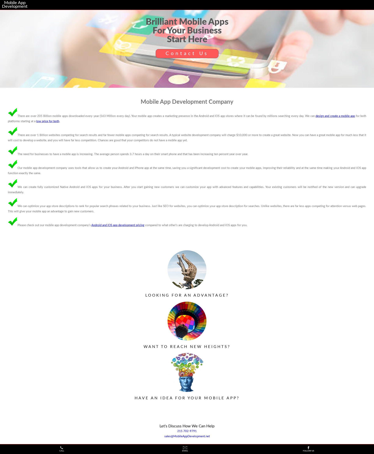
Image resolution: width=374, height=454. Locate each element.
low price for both (47, 121)
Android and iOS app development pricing (117, 225)
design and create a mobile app (335, 116)
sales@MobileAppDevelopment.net (187, 436)
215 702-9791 (187, 431)
